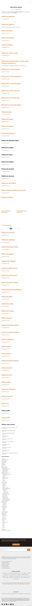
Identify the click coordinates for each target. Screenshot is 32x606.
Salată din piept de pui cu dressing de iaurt (8, 430)
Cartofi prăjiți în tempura (6, 444)
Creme (5, 490)
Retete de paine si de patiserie (12, 289)
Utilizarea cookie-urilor (5, 566)
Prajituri (4, 486)
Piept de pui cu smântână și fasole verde (8, 433)
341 (6, 228)
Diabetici (4, 508)
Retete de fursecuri (8, 232)
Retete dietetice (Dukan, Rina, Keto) (13, 190)
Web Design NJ (14, 601)
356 (18, 228)
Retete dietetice (4, 506)
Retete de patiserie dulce (10, 247)
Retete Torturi (5, 489)
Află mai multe (16, 544)
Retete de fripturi (7, 119)
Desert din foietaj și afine (6, 450)
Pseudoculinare (4, 462)
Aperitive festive (7, 45)
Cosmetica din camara (5, 459)
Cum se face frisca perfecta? (22, 211)
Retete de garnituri (8, 38)
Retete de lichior (5, 478)
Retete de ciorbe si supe (10, 53)
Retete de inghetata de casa (7, 488)
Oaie (3, 523)
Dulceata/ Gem (5, 475)
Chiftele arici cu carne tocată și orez (7, 441)
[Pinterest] (13, 604)
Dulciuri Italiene (5, 515)
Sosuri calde (4, 503)
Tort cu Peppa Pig (7, 225)
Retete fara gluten (5, 511)
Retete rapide (6, 382)
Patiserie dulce (5, 485)
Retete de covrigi (7, 304)
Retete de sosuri (7, 396)
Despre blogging (4, 460)
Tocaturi (4, 527)
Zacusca (4, 480)
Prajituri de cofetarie (6, 487)
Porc (3, 526)
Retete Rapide (4, 529)
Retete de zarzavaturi (9, 183)
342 (8, 228)
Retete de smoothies (8, 389)
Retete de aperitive (8, 24)
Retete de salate (7, 31)
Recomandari (3, 464)
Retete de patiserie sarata (10, 332)
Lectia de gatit (4, 461)
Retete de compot (5, 477)
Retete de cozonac (8, 311)
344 (13, 228)
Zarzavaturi (4, 481)
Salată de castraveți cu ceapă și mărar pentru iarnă (9, 427)
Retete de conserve (8, 133)
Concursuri (3, 458)
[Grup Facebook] (4, 604)
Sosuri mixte (4, 504)
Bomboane (4, 483)
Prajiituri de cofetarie (9, 261)
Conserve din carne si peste (7, 474)
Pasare (4, 524)
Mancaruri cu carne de (11, 69)
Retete (6, 112)
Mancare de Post (5, 522)
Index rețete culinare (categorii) (7, 561)
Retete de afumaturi (8, 16)
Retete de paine (7, 318)
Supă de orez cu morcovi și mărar (7, 438)
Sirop (3, 479)
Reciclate (3, 463)
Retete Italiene (4, 514)
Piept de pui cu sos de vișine (6, 447)
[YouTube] (11, 604)
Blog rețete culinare (5, 565)
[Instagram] (6, 604)
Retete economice (8, 339)
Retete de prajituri (8, 254)
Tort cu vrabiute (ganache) (6, 211)
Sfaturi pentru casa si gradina (6, 530)
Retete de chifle (7, 297)
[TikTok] (8, 604)
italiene (10, 361)
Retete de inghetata (8, 240)
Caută (28, 549)
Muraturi (4, 476)
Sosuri (5, 403)
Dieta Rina (4, 509)
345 (15, 228)
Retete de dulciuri (7, 197)
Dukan (3, 510)
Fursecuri (4, 484)
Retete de (10, 268)
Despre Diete (4, 507)
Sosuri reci (4, 505)
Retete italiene (6, 353)
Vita (3, 528)
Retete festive (6, 346)
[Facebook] (2, 604)
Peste (3, 525)
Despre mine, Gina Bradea (5, 562)
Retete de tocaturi (8, 126)
